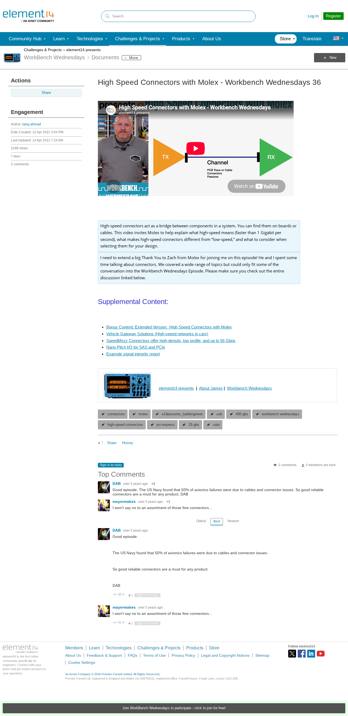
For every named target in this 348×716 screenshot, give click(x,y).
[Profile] (336, 39)
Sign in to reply (111, 465)
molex (143, 414)
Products (194, 648)
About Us (73, 655)
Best (216, 521)
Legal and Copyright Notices (225, 655)
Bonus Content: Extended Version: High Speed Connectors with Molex (169, 327)
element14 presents (83, 50)
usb (219, 414)
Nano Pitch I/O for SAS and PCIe (135, 347)
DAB (117, 483)
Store (214, 648)
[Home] (28, 16)
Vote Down (123, 595)
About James (211, 388)
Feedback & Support (104, 655)
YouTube (321, 654)
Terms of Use (154, 655)
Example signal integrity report (133, 354)
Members (74, 648)
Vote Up (115, 595)
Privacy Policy (183, 655)
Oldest (201, 521)
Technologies (119, 648)
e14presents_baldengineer (182, 414)
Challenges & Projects (43, 50)
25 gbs (194, 425)
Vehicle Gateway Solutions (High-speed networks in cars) (157, 333)
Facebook (302, 654)
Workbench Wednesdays (249, 388)
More (133, 57)
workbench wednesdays (280, 414)
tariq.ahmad (31, 124)
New (333, 58)
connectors (116, 414)
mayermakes (125, 501)
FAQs (132, 655)
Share (46, 93)
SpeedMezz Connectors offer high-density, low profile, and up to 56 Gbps (170, 340)
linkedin (311, 654)
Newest (233, 521)
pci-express (166, 425)
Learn (94, 648)
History (127, 443)
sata (216, 425)
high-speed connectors (125, 425)
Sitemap (262, 655)
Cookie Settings (81, 662)
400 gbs (242, 414)
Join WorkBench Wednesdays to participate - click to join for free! (174, 708)
